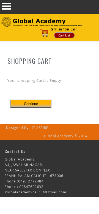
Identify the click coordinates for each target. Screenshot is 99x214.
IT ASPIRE (40, 127)
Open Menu (6, 6)
